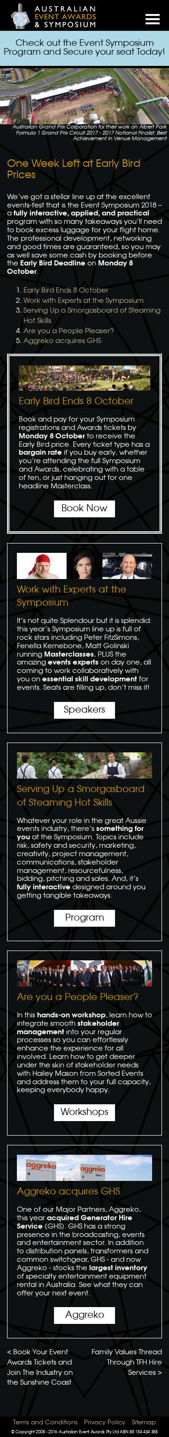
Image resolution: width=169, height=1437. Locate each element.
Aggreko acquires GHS (62, 341)
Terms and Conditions (45, 1423)
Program (84, 918)
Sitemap (144, 1423)
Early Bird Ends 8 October (65, 290)
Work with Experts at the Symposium (83, 301)
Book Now (84, 508)
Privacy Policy (104, 1423)
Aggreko (84, 1315)
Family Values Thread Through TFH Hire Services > (127, 1362)
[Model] (58, 15)
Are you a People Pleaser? (68, 331)
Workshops (84, 1112)
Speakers (84, 710)
